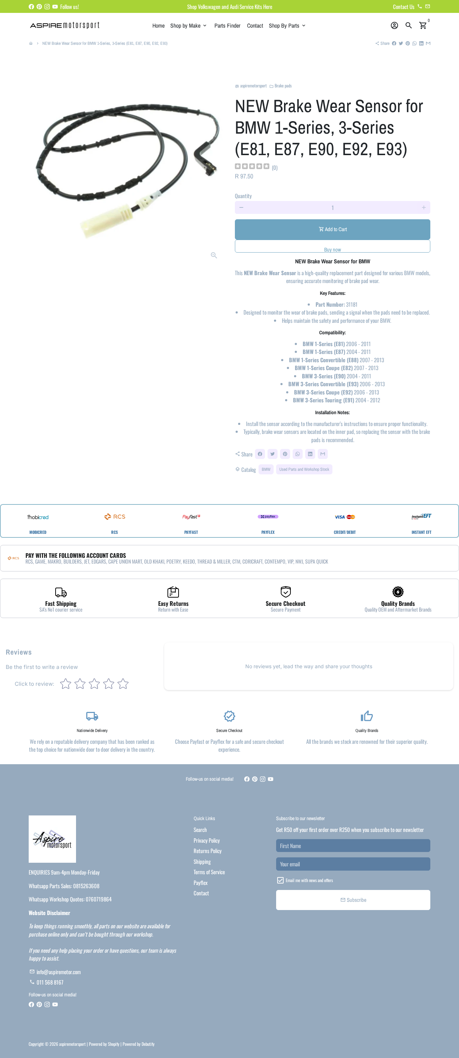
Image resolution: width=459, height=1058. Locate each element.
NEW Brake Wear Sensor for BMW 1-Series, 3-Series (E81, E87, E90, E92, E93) (104, 43)
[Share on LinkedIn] (421, 43)
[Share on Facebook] (394, 43)
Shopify (113, 1044)
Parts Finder (227, 25)
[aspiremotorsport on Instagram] (47, 6)
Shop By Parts (288, 25)
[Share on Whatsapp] (414, 43)
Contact (255, 25)
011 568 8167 (46, 982)
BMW (266, 469)
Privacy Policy (207, 840)
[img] (252, 167)
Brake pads (280, 85)
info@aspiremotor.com (55, 972)
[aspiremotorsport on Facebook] (31, 6)
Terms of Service (209, 872)
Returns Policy (208, 850)
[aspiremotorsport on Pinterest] (39, 6)
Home (158, 25)
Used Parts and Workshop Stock (304, 469)
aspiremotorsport (72, 1044)
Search (200, 829)
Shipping (202, 861)
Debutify (148, 1044)
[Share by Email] (428, 43)
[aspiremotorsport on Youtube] (55, 6)
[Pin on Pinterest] (408, 43)
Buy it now (332, 246)
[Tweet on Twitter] (401, 43)
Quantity (243, 196)
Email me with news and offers (309, 880)
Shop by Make (189, 25)
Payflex (201, 882)
